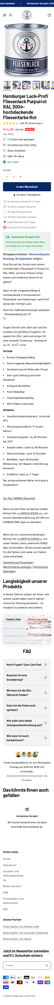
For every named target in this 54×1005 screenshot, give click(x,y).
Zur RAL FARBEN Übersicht (19, 498)
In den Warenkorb (27, 186)
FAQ (5, 909)
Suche (6, 858)
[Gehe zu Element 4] (36, 85)
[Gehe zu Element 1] (7, 85)
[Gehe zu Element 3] (26, 85)
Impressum (9, 865)
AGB (5, 892)
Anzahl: (7, 170)
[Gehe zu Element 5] (45, 85)
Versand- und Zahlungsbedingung (13, 876)
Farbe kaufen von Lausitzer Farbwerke (25, 932)
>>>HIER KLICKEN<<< (29, 538)
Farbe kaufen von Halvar (17, 938)
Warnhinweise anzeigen (17, 566)
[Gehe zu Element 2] (17, 85)
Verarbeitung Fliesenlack (18, 562)
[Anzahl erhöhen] (20, 177)
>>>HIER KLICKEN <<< (30, 513)
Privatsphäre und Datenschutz (13, 901)
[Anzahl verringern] (7, 177)
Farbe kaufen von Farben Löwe (21, 926)
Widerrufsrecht (12, 886)
